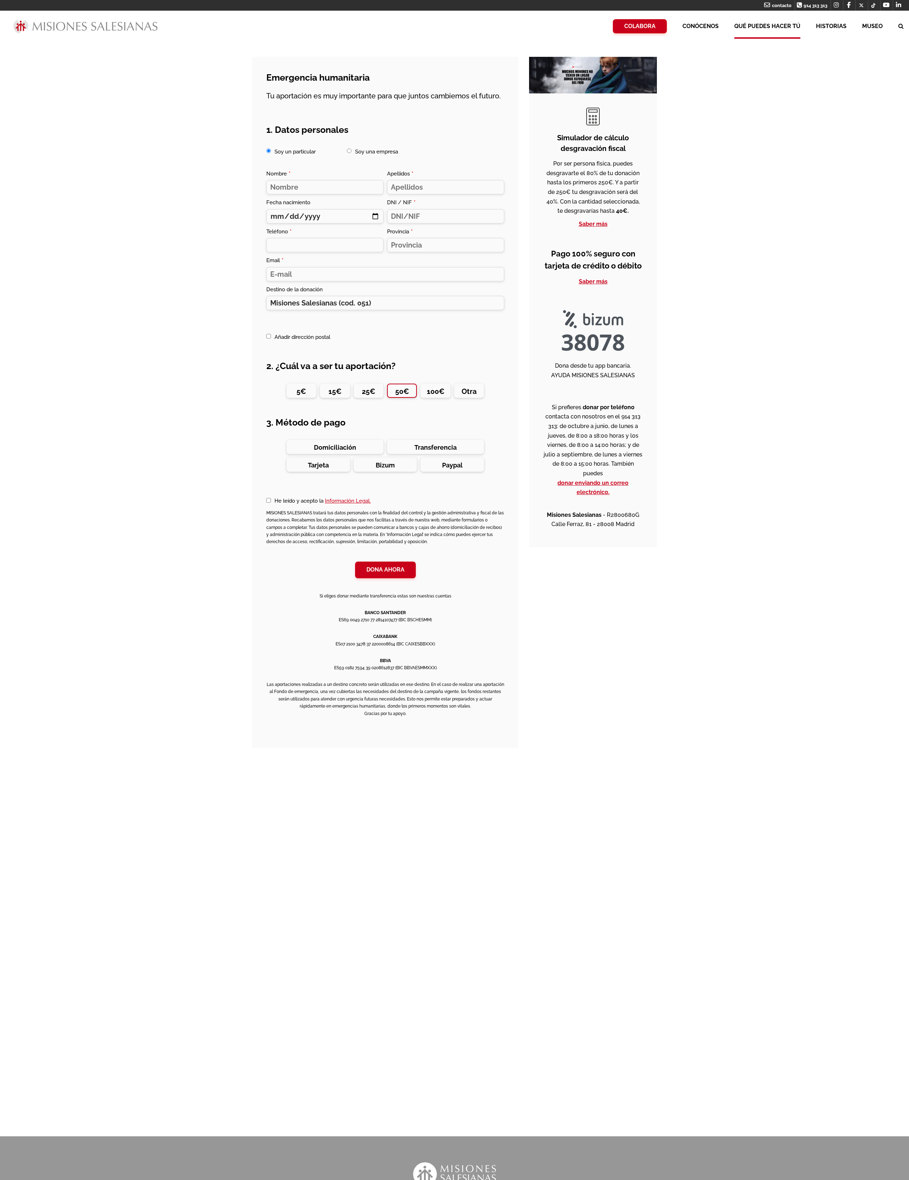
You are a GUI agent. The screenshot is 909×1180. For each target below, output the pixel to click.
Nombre (278, 173)
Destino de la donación (294, 289)
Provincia (400, 231)
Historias (831, 26)
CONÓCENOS (700, 26)
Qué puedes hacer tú (767, 26)
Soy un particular (295, 151)
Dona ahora (385, 569)
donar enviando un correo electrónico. (592, 488)
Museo (872, 26)
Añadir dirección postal (302, 337)
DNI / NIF (401, 202)
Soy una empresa (376, 151)
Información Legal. (348, 501)
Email (274, 260)
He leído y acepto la (322, 501)
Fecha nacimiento (288, 202)
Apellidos (400, 173)
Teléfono (279, 231)
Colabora (639, 26)
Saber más (593, 224)
